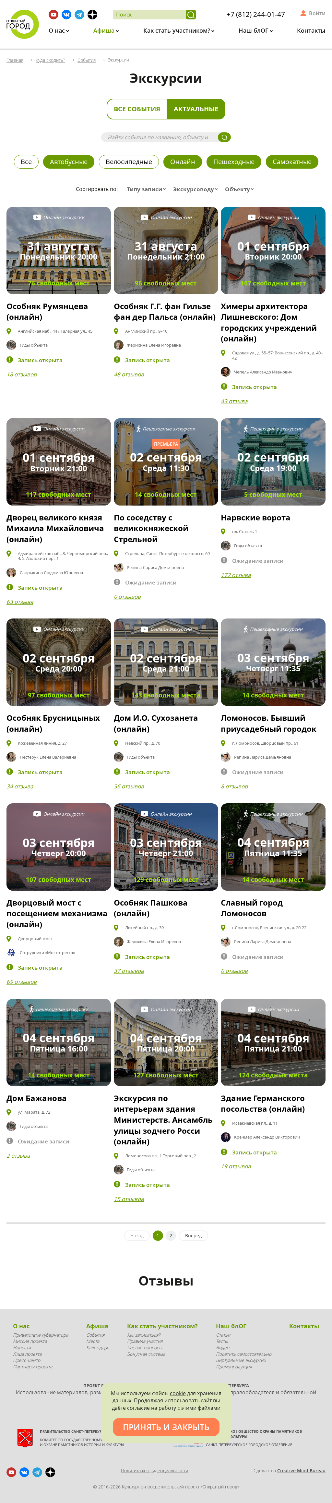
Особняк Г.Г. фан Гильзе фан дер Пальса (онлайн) (165, 311)
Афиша (104, 30)
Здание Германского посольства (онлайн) (263, 1103)
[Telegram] (79, 14)
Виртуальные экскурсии (241, 1360)
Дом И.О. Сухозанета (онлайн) (156, 723)
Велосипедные (129, 161)
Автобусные (69, 161)
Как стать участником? (177, 30)
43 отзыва (234, 401)
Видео (222, 1347)
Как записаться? (143, 1335)
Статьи (223, 1335)
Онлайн (182, 161)
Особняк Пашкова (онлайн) (151, 908)
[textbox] (148, 189)
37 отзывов (129, 970)
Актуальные (196, 109)
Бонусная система (146, 1354)
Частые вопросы (144, 1347)
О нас (57, 30)
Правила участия (144, 1341)
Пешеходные (234, 161)
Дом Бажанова (36, 1098)
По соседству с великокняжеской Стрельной (151, 528)
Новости (22, 1347)
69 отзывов (21, 981)
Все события (137, 109)
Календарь (97, 1347)
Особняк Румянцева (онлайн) (47, 311)
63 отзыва (19, 602)
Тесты (222, 1341)
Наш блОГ (254, 30)
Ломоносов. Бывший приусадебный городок (268, 723)
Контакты (311, 30)
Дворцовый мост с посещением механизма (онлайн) (57, 913)
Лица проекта (27, 1354)
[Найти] (191, 14)
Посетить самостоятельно (243, 1354)
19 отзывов (236, 1166)
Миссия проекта (30, 1341)
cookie (178, 1393)
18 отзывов (21, 374)
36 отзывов (129, 786)
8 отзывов (234, 786)
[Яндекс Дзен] (92, 14)
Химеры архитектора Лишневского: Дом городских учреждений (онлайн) (269, 322)
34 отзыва (19, 786)
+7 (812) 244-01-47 (256, 14)
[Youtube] (53, 14)
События (95, 1335)
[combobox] (148, 189)
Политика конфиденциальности (154, 1470)
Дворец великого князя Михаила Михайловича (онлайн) (55, 528)
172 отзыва (236, 575)
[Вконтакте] (66, 14)
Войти (317, 13)
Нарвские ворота (255, 517)
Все (26, 161)
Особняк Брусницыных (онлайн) (53, 723)
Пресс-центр (26, 1360)
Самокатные (292, 161)
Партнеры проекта (32, 1367)
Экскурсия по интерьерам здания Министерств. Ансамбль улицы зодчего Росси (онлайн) (163, 1120)
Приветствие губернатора (40, 1335)
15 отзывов (129, 1199)
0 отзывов (127, 596)
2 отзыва (18, 1155)
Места (92, 1341)
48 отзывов (129, 374)
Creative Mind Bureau (301, 1470)
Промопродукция (234, 1367)
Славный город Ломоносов (252, 908)
